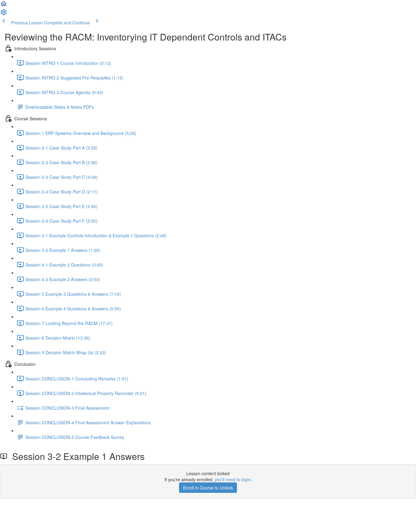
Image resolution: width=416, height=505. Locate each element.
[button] (3, 5)
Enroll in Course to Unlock (208, 488)
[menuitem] (3, 14)
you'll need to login (233, 479)
